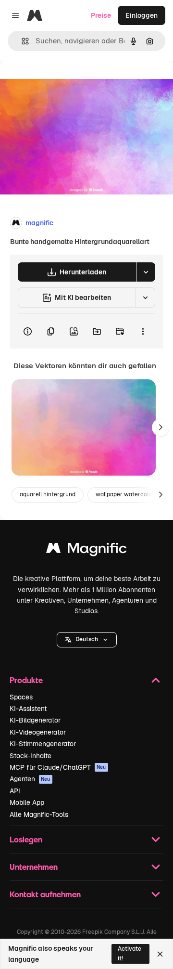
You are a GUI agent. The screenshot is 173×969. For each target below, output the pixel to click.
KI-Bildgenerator (35, 720)
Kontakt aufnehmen (45, 894)
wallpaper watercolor (125, 494)
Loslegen (26, 839)
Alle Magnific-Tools (39, 814)
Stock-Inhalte (30, 755)
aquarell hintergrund (47, 494)
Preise (101, 15)
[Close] (160, 954)
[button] (87, 639)
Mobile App (27, 802)
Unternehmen (34, 867)
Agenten (30, 779)
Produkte (26, 680)
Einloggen (141, 15)
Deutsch (86, 639)
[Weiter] (160, 427)
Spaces (21, 697)
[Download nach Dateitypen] (145, 272)
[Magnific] (86, 550)
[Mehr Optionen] (142, 331)
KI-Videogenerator (38, 732)
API (15, 791)
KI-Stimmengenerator (43, 743)
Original (61, 82)
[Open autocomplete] (21, 41)
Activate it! (129, 953)
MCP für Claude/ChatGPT (58, 767)
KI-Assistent (28, 708)
